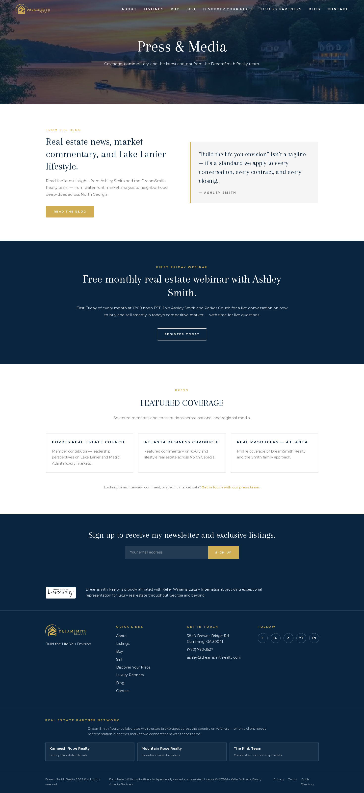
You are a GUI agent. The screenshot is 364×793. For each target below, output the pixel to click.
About (129, 9)
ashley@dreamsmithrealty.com (214, 657)
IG (275, 638)
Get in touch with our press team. (231, 487)
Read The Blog (70, 211)
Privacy (278, 779)
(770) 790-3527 (200, 649)
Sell (191, 9)
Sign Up (223, 552)
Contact (338, 9)
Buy (175, 9)
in (314, 638)
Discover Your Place (228, 9)
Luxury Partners (281, 9)
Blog (315, 9)
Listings (154, 9)
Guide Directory (307, 781)
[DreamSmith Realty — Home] (33, 9)
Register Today (182, 334)
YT (301, 638)
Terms (292, 779)
